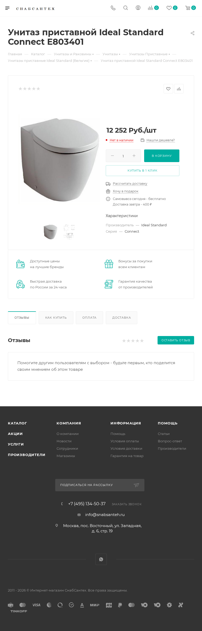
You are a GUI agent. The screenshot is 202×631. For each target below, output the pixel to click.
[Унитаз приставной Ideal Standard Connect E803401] (59, 159)
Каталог (17, 423)
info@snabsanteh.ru (105, 514)
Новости (64, 441)
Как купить (56, 317)
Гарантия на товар (127, 456)
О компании (68, 434)
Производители (26, 455)
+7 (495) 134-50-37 (86, 504)
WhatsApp (101, 559)
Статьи (164, 434)
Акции (15, 434)
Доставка (121, 317)
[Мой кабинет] (138, 8)
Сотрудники (67, 448)
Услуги (16, 444)
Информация (125, 423)
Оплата (89, 317)
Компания (69, 423)
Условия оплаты (124, 441)
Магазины (66, 456)
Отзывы (21, 317)
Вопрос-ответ (170, 441)
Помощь (117, 434)
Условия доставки (126, 448)
